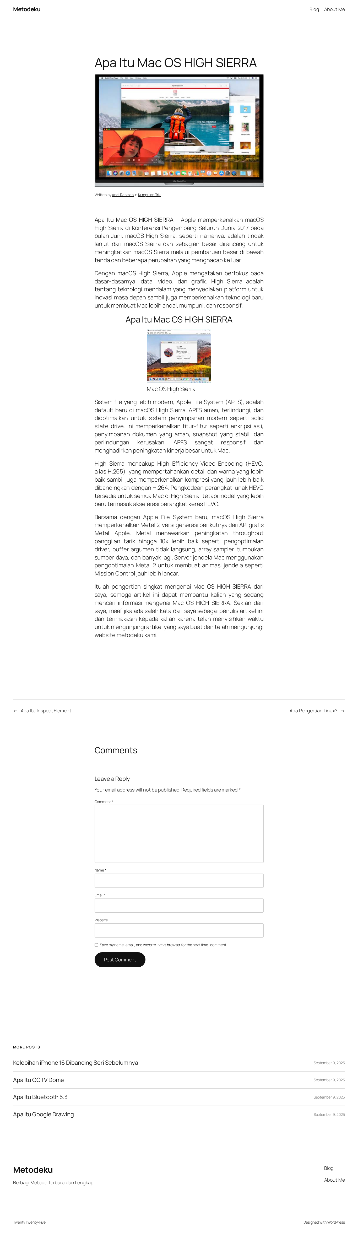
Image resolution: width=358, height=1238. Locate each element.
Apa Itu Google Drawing (43, 1114)
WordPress (336, 1222)
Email (100, 894)
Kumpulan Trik (149, 194)
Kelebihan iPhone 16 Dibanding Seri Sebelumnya (75, 1062)
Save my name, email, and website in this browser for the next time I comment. (163, 944)
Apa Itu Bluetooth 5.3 (40, 1097)
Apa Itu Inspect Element (46, 710)
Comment (104, 801)
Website (101, 919)
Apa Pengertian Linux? (313, 710)
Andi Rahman (123, 194)
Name (100, 870)
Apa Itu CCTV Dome (38, 1080)
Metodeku (26, 9)
